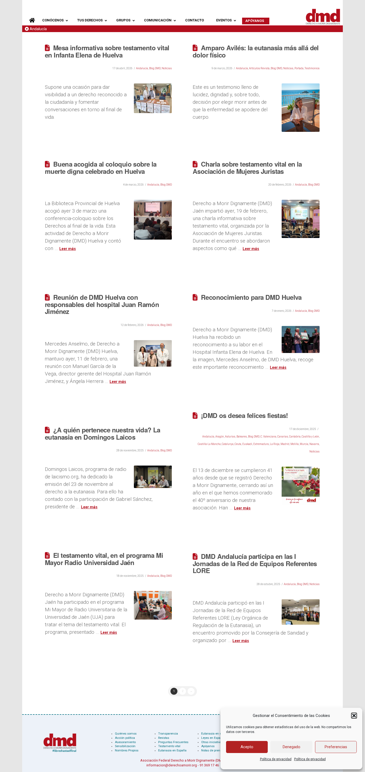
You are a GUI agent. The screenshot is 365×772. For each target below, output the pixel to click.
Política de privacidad (276, 759)
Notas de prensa (212, 750)
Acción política (125, 738)
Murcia (304, 444)
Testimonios (312, 68)
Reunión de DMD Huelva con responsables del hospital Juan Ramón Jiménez (102, 304)
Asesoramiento (125, 742)
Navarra (314, 444)
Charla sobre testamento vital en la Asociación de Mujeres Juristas (247, 167)
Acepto (246, 746)
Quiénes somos (126, 733)
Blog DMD (155, 68)
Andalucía (38, 29)
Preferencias (336, 746)
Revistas (163, 738)
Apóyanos (208, 746)
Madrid (285, 444)
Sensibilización (125, 746)
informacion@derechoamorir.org (171, 765)
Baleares (241, 436)
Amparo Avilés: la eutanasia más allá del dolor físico (256, 51)
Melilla (294, 444)
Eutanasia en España (172, 750)
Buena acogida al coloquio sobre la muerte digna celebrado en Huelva (100, 167)
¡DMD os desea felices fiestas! (244, 415)
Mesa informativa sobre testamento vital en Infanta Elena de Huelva (107, 51)
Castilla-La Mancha (209, 444)
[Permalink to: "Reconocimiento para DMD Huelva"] (301, 339)
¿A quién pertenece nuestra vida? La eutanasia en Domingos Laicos (102, 433)
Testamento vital (169, 746)
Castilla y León (310, 436)
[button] (354, 715)
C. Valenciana (268, 436)
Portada (299, 68)
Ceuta (238, 444)
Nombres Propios (126, 750)
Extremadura (261, 444)
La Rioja (274, 444)
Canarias (282, 436)
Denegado (291, 746)
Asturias (230, 436)
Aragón (219, 436)
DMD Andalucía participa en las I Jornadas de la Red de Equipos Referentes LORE (255, 563)
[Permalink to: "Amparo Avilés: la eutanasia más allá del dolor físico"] (301, 107)
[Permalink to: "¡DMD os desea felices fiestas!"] (301, 486)
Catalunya (228, 444)
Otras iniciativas (212, 742)
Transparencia (168, 733)
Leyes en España (212, 738)
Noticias (167, 68)
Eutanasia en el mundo (217, 733)
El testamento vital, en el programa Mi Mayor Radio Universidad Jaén (104, 559)
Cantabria (295, 436)
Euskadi (247, 444)
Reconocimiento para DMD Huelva (251, 297)
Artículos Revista (259, 68)
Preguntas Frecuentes (173, 742)
